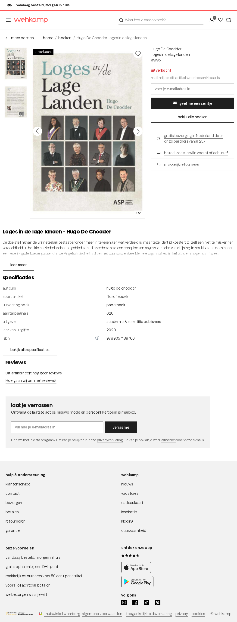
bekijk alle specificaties (30, 349)
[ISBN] (97, 338)
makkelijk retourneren (182, 164)
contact (13, 493)
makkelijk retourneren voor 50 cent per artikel (44, 576)
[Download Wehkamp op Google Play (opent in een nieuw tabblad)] (137, 586)
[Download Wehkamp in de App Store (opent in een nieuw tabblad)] (137, 571)
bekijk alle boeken (193, 117)
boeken (64, 37)
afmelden (168, 440)
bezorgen (14, 502)
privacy (181, 613)
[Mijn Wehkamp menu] (213, 20)
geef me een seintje (195, 103)
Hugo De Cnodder (166, 49)
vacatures (129, 493)
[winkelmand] (228, 20)
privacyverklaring (110, 440)
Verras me (121, 427)
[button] (97, 338)
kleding (127, 521)
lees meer (18, 264)
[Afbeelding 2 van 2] (15, 102)
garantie (13, 530)
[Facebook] (135, 602)
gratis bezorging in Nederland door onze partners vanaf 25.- (193, 138)
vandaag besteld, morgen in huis (33, 557)
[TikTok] (146, 602)
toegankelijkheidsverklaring (149, 613)
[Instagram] (124, 602)
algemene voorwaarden (102, 613)
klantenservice (18, 484)
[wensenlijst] (222, 20)
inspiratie (129, 512)
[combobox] (160, 20)
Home (48, 37)
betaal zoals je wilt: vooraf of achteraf (196, 152)
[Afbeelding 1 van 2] (15, 63)
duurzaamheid (133, 530)
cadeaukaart (132, 502)
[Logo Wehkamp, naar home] (29, 20)
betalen (12, 512)
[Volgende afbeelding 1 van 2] (138, 131)
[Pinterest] (157, 602)
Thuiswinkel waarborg (62, 613)
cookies (198, 613)
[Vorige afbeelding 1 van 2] (37, 131)
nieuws (127, 484)
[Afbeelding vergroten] (87, 132)
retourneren (15, 521)
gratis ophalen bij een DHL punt (32, 566)
